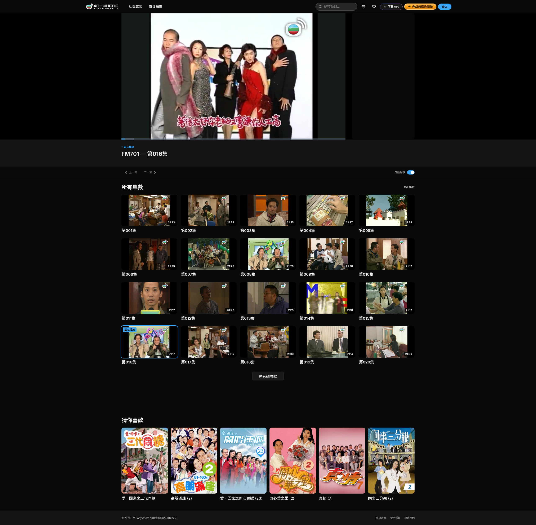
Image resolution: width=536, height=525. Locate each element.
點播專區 (135, 7)
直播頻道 (155, 7)
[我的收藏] (374, 6)
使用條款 (395, 518)
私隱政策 (381, 518)
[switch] (411, 172)
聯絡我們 (410, 518)
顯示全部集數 (268, 376)
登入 (445, 7)
